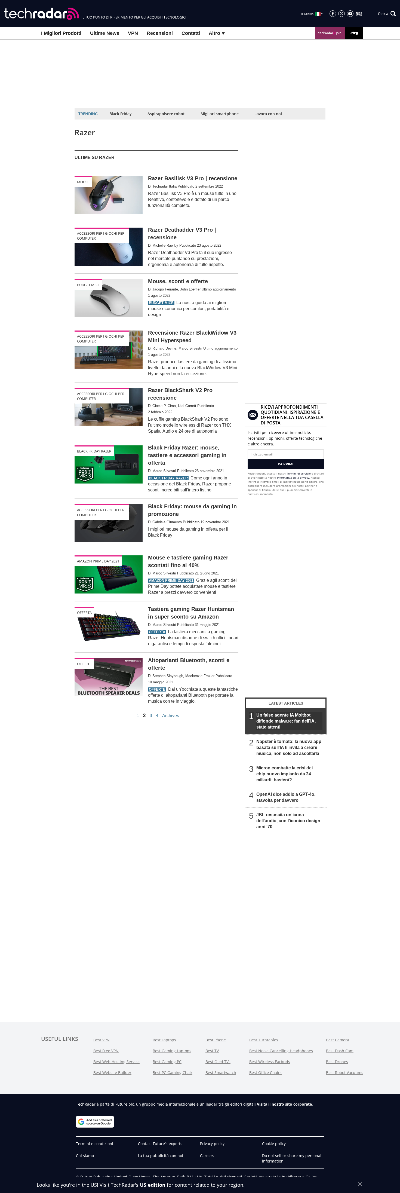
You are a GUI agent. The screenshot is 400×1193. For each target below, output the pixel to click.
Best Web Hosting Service (116, 1061)
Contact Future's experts (160, 1143)
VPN (133, 33)
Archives (170, 716)
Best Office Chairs (265, 1072)
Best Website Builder (112, 1072)
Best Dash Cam (339, 1050)
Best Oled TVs (217, 1061)
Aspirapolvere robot (166, 113)
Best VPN (101, 1039)
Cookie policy (274, 1143)
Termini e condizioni (94, 1143)
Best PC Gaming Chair (172, 1072)
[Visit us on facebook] (333, 13)
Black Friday (120, 113)
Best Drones (337, 1061)
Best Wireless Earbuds (269, 1061)
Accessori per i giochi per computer (100, 236)
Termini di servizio (299, 473)
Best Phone (215, 1039)
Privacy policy (212, 1143)
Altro (215, 33)
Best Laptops (164, 1039)
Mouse (83, 181)
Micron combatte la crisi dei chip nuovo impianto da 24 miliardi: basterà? (284, 774)
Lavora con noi (268, 113)
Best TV (212, 1050)
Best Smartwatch (220, 1072)
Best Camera (337, 1039)
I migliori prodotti (61, 33)
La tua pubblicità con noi (160, 1155)
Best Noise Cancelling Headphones (281, 1050)
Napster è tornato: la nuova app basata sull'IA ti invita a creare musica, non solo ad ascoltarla (288, 747)
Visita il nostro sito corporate (284, 1104)
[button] (387, 13)
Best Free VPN (106, 1050)
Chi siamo (85, 1155)
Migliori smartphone (220, 113)
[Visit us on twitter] (341, 13)
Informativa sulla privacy (293, 477)
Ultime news (104, 33)
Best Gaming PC (167, 1061)
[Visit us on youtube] (350, 13)
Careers (207, 1155)
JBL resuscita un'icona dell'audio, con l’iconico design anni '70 (288, 820)
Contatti (190, 33)
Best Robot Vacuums (344, 1072)
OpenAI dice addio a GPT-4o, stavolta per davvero (285, 797)
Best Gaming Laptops (172, 1050)
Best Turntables (263, 1039)
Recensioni (160, 33)
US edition (152, 1185)
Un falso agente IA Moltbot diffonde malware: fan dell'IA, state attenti (286, 721)
